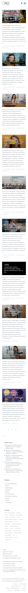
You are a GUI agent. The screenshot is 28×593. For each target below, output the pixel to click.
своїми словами (17, 532)
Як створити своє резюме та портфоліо (13, 568)
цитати (15, 537)
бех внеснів (12, 517)
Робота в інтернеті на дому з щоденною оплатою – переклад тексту (13, 313)
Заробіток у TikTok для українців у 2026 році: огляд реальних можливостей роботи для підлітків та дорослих (13, 59)
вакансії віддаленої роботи (11, 519)
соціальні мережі (9, 537)
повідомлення (8, 530)
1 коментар (18, 382)
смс (14, 535)
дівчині (6, 526)
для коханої (7, 523)
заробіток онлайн (14, 526)
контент (7, 528)
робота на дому (8, 532)
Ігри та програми (9, 494)
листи (11, 528)
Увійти (4, 549)
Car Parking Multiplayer (11, 483)
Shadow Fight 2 (9, 488)
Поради (6, 12)
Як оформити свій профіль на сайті (12, 558)
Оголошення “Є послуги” (9, 565)
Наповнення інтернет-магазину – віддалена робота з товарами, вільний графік (14, 446)
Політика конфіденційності (12, 588)
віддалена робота (9, 521)
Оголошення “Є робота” (9, 563)
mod (6, 512)
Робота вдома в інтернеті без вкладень (13, 561)
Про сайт (10, 590)
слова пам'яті (8, 535)
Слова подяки (8, 502)
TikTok (6, 515)
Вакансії (7, 307)
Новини (7, 498)
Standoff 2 (7, 490)
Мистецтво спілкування (11, 496)
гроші (16, 521)
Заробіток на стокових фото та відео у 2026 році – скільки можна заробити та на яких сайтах (14, 470)
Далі (19, 429)
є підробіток (8, 539)
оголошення (18, 528)
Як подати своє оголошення (10, 556)
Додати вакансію (7, 554)
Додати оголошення (8, 551)
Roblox (7, 486)
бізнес (18, 517)
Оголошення (22, 584)
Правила (23, 588)
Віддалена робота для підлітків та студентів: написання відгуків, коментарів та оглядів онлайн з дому (13, 396)
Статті (24, 586)
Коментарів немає (20, 46)
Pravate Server (11, 512)
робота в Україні (17, 530)
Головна (15, 584)
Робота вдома (19, 515)
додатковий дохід (16, 523)
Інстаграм (11, 515)
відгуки (21, 519)
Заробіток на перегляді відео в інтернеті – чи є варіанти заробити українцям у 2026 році (14, 452)
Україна (6, 517)
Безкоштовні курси (16, 586)
